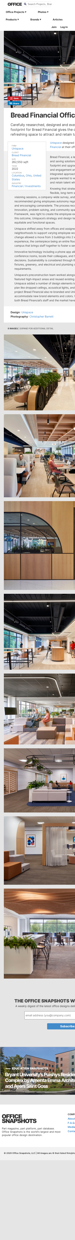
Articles (57, 19)
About (71, 1118)
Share (16, 103)
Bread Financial (21, 155)
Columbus (18, 175)
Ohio (29, 175)
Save (16, 98)
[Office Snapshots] (12, 4)
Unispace (17, 148)
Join (54, 27)
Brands (34, 19)
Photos (42, 11)
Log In (64, 27)
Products (11, 19)
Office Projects (15, 11)
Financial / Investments (26, 186)
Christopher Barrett (41, 316)
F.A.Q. (71, 1122)
